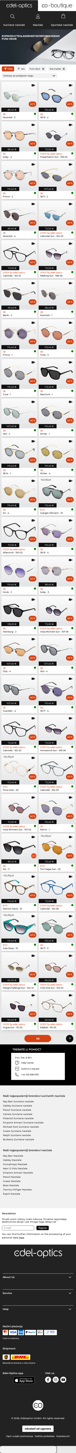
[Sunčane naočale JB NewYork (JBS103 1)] (57, 372)
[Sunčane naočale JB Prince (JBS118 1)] (19, 332)
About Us (8, 1277)
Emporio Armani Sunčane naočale (23, 1122)
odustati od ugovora (38, 1428)
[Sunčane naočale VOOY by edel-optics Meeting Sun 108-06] (57, 253)
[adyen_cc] (5, 1332)
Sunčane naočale (14, 25)
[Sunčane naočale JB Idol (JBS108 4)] (57, 649)
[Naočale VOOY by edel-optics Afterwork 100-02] (19, 530)
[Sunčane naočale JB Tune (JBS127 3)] (57, 332)
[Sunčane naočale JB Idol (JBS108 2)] (19, 411)
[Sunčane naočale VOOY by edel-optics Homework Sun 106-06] (57, 728)
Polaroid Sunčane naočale (18, 1118)
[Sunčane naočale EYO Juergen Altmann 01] (57, 490)
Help (6, 1309)
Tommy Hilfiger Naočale (17, 1189)
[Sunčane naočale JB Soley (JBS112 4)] (19, 134)
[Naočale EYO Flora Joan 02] (19, 767)
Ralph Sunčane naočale (17, 1135)
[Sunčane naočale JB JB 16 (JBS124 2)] (57, 95)
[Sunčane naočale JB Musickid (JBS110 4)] (19, 213)
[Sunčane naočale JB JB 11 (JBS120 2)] (57, 174)
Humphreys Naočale (15, 1164)
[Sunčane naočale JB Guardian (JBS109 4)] (19, 688)
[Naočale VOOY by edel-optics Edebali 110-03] (57, 1005)
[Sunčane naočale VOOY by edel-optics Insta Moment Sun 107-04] (19, 807)
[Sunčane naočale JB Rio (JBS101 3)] (19, 846)
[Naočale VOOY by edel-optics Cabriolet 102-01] (19, 253)
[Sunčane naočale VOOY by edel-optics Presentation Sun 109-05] (57, 134)
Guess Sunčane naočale (17, 1131)
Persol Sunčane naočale (17, 1109)
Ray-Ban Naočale (13, 1155)
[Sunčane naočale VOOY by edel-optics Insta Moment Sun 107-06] (57, 609)
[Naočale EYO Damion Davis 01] (19, 886)
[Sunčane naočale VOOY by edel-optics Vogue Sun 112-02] (19, 1005)
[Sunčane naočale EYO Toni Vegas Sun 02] (57, 846)
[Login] (38, 16)
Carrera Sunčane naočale (17, 1114)
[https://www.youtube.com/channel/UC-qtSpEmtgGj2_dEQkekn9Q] (63, 1380)
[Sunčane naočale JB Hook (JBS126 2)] (19, 569)
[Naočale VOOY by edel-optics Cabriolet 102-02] (19, 728)
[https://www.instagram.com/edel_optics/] (56, 1380)
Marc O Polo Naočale (15, 1168)
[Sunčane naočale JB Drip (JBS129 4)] (19, 649)
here (21, 1237)
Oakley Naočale (12, 1160)
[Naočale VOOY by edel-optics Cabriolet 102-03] (57, 767)
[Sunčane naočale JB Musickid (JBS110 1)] (57, 293)
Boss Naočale (11, 1185)
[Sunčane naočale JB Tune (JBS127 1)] (19, 372)
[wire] (50, 1332)
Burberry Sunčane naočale (18, 1139)
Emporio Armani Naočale (18, 1172)
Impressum (63, 1436)
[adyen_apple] (40, 1332)
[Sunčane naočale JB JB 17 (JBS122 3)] (57, 926)
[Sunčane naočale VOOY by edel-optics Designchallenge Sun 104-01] (19, 965)
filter (10, 69)
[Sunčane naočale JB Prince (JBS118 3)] (19, 174)
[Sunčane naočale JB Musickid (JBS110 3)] (19, 95)
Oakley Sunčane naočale (17, 1105)
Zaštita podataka (45, 1436)
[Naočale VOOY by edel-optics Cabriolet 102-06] (57, 886)
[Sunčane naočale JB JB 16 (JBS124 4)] (57, 530)
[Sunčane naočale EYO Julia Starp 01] (19, 926)
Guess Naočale (12, 1181)
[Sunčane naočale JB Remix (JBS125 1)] (57, 807)
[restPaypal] (30, 1332)
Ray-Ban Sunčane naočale (18, 1101)
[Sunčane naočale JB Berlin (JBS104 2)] (19, 293)
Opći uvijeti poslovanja (19, 1436)
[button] (19, 5)
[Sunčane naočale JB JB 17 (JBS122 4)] (57, 688)
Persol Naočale (12, 1176)
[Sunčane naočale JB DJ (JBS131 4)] (19, 490)
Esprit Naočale (11, 1193)
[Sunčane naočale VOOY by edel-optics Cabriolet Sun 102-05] (57, 213)
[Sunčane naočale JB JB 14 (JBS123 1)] (19, 451)
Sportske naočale (62, 25)
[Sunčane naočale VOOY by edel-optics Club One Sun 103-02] (57, 965)
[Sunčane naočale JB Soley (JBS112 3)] (57, 569)
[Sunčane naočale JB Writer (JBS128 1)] (57, 411)
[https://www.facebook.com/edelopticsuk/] (48, 1380)
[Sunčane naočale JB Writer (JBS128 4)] (57, 451)
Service (7, 1293)
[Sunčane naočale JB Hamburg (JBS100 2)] (19, 609)
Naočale (38, 25)
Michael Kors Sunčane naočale (21, 1126)
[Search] (12, 16)
